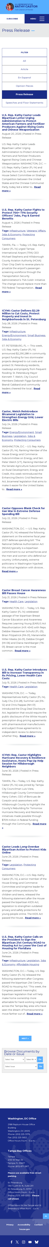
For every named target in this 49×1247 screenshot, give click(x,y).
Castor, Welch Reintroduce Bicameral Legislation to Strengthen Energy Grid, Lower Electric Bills (22, 416)
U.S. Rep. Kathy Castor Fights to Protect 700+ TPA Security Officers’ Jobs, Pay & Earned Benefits (23, 214)
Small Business (36, 335)
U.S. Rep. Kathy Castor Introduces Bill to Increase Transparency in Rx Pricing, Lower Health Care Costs (24, 674)
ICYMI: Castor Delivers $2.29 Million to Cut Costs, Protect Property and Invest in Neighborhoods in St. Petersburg (24, 315)
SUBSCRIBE (12, 19)
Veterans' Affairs (36, 230)
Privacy (9, 1225)
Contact (38, 1225)
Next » (25, 1038)
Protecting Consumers (27, 440)
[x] (17, 1241)
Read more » (14, 489)
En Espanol (24, 77)
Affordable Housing (27, 964)
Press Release (24, 94)
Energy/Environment (14, 335)
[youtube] (29, 1241)
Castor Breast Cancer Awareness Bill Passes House (24, 592)
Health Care (17, 601)
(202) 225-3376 (22, 1134)
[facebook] (11, 1241)
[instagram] (23, 1241)
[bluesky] (36, 1241)
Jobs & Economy (11, 234)
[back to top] (46, 1216)
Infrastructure (17, 230)
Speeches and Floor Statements (24, 102)
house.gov (24, 1229)
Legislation (20, 436)
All (24, 60)
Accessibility (24, 1225)
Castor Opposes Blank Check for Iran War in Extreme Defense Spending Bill (23, 511)
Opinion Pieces (24, 85)
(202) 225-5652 (19, 1137)
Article (24, 69)
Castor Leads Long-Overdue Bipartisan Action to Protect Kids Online (24, 849)
